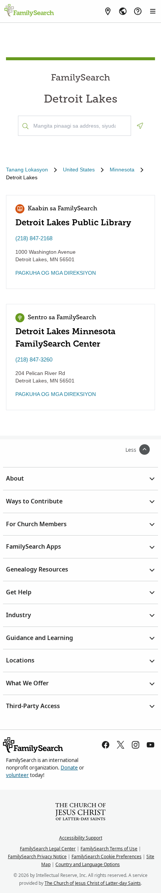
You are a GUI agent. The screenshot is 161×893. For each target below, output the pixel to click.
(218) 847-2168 (33, 238)
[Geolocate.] (140, 126)
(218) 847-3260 (33, 359)
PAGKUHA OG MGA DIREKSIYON (55, 273)
